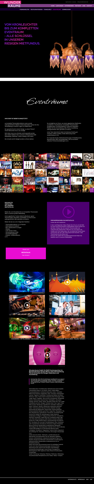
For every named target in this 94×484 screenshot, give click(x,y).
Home (52, 5)
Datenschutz (72, 479)
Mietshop (78, 5)
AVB (91, 479)
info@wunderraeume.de (82, 1)
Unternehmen (69, 5)
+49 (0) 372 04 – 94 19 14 (70, 1)
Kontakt (89, 5)
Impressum (81, 479)
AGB (87, 479)
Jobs (83, 5)
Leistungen (59, 5)
